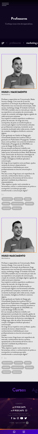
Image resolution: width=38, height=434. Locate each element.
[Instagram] (18, 418)
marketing (6, 203)
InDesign (27, 199)
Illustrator (18, 199)
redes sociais (17, 208)
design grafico (7, 199)
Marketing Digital (17, 203)
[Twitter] (25, 418)
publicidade (6, 208)
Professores (15, 43)
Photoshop (29, 203)
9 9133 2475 (19, 407)
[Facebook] (1, 358)
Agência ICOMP (20, 423)
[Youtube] (21, 418)
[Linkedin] (2, 194)
